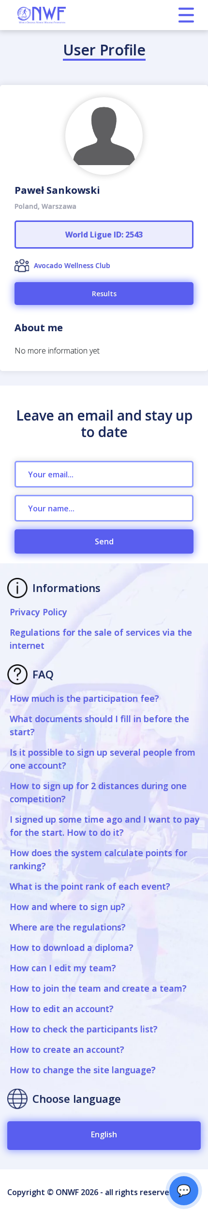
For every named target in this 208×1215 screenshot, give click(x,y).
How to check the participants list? (84, 1029)
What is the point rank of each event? (90, 886)
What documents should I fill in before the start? (99, 725)
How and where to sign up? (67, 906)
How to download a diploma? (72, 947)
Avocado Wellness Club (72, 265)
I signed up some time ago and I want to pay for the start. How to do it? (105, 825)
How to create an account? (67, 1049)
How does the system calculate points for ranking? (98, 859)
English (104, 1134)
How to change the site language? (83, 1070)
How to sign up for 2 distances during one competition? (98, 792)
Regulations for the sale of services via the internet (101, 638)
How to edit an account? (62, 1008)
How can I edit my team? (63, 968)
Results (104, 293)
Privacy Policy (38, 612)
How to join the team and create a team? (98, 988)
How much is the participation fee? (84, 698)
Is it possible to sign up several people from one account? (102, 758)
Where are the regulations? (68, 927)
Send (104, 541)
